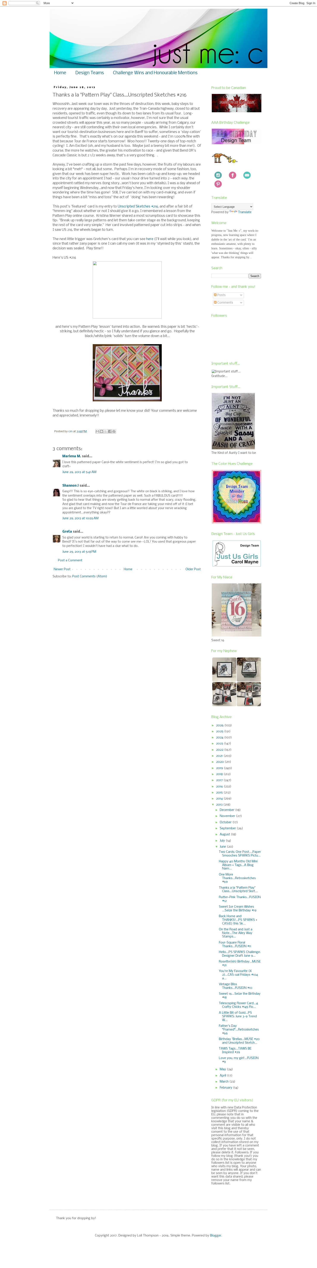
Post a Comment (70, 560)
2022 (220, 750)
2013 (219, 804)
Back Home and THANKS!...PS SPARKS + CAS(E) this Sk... (238, 920)
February (226, 1087)
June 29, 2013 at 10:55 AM (80, 518)
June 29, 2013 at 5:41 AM (79, 472)
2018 (220, 774)
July (223, 840)
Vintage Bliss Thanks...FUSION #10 (235, 986)
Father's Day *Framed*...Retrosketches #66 (239, 1029)
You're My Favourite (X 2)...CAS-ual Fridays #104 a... (238, 974)
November (228, 816)
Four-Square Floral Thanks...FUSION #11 (235, 944)
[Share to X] (106, 431)
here (149, 239)
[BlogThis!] (101, 431)
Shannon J (70, 486)
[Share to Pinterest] (114, 431)
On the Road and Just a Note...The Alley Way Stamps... (235, 933)
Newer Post (62, 569)
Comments (225, 302)
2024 (220, 737)
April (223, 1075)
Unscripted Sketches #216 (138, 206)
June (223, 846)
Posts (221, 295)
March (224, 1081)
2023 (220, 743)
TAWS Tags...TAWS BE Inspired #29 (235, 1050)
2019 (220, 768)
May (223, 1069)
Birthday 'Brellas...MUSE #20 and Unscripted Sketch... (239, 1041)
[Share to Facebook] (110, 431)
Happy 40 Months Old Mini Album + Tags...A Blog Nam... (238, 865)
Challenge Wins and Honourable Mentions (155, 73)
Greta (67, 531)
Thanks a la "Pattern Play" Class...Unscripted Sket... (238, 889)
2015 (220, 792)
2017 (220, 780)
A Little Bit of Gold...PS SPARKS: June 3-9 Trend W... (238, 1016)
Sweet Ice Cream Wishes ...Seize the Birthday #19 (237, 908)
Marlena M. (71, 456)
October (226, 822)
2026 (220, 725)
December (227, 810)
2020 (220, 762)
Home (60, 73)
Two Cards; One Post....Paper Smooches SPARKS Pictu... (240, 853)
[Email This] (97, 431)
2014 (220, 798)
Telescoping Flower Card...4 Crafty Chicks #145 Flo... (238, 1005)
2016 (220, 786)
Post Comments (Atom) (89, 576)
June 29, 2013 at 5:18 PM (79, 552)
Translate (244, 212)
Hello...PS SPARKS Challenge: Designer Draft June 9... (240, 954)
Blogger (215, 1235)
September (228, 828)
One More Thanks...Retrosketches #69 (237, 878)
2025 (220, 731)
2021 (220, 756)
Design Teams (89, 73)
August (225, 834)
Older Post (193, 569)
